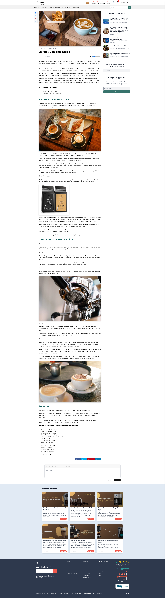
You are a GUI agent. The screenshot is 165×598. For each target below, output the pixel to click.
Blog (44, 48)
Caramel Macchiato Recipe (48, 444)
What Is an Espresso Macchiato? (50, 91)
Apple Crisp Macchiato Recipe (49, 429)
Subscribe (116, 91)
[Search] (129, 7)
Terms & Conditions (64, 593)
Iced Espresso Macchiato (48, 440)
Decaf (68, 571)
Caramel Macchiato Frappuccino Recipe (52, 436)
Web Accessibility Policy (76, 593)
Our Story (85, 564)
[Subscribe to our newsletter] (55, 571)
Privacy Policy (54, 593)
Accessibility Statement (89, 593)
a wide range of (56, 219)
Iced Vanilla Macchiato (47, 455)
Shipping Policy (102, 571)
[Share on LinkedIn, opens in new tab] (36, 21)
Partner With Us (86, 573)
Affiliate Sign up (86, 575)
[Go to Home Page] (37, 563)
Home (41, 48)
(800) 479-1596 (124, 2)
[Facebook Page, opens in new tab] (126, 593)
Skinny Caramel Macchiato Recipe (50, 446)
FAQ (105, 573)
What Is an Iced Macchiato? (48, 449)
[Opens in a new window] (122, 586)
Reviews (101, 567)
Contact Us (101, 564)
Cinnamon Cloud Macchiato (48, 431)
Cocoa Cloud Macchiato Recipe (49, 435)
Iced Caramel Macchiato (47, 451)
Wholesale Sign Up (87, 577)
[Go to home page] (41, 2)
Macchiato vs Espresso (47, 442)
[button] (118, 2)
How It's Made (86, 567)
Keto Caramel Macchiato (47, 453)
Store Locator (76, 7)
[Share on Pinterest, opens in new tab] (36, 18)
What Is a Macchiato (46, 447)
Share (99, 459)
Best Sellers (45, 7)
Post (85, 459)
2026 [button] (122, 581)
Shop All (36, 7)
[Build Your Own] (87, 2)
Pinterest (92, 459)
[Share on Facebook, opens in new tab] (36, 13)
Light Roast (69, 564)
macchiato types (91, 103)
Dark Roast (69, 569)
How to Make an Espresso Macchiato (51, 93)
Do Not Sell (99, 593)
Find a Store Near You (72, 573)
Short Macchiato (45, 438)
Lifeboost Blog (86, 571)
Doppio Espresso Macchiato (48, 433)
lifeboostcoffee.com (123, 576)
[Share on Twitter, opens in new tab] (36, 16)
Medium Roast (70, 567)
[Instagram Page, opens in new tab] (128, 593)
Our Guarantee (102, 569)
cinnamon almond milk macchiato (75, 78)
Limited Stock (66, 7)
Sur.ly (124, 579)
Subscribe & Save (55, 7)
